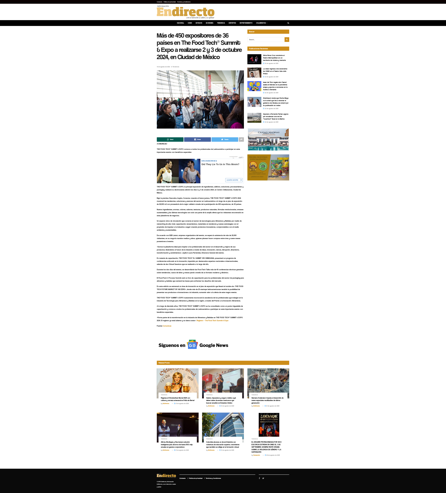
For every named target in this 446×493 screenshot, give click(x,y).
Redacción (256, 455)
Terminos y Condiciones (184, 2)
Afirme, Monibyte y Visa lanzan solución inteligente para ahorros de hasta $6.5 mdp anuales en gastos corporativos (177, 444)
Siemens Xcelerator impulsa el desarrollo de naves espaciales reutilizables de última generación (267, 400)
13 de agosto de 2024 (163, 67)
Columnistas (261, 23)
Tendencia (221, 23)
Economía (209, 23)
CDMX (190, 23)
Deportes (232, 23)
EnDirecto (166, 403)
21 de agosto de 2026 (182, 403)
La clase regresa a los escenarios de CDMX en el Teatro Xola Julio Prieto (275, 71)
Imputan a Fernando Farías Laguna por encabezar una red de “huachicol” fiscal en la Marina (275, 116)
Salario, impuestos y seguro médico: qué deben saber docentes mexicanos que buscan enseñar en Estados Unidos (221, 400)
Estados (199, 23)
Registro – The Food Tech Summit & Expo (212, 320)
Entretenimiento (246, 23)
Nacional (180, 23)
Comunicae (167, 326)
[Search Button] (287, 39)
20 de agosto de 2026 (273, 455)
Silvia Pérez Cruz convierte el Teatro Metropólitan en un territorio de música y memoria (274, 57)
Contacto (159, 2)
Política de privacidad (170, 2)
